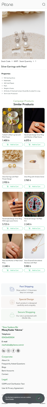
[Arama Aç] (43, 4)
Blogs (4, 367)
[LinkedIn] (4, 351)
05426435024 (8, 337)
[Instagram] (8, 351)
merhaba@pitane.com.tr (13, 345)
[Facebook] (13, 351)
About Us (5, 360)
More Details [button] (10, 399)
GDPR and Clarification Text (13, 384)
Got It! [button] (39, 397)
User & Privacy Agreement (13, 388)
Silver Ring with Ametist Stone (34, 177)
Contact (5, 374)
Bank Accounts (8, 371)
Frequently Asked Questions (13, 364)
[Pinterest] (18, 351)
